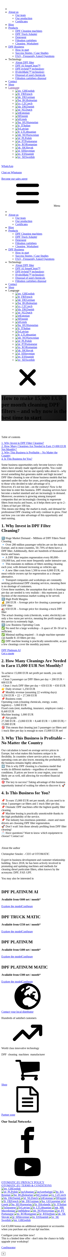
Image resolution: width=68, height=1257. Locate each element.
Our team (20, 15)
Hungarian (26, 1204)
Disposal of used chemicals (30, 75)
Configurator (8, 1247)
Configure (27, 906)
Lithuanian (45, 1207)
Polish (14, 1191)
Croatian (44, 1194)
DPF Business (16, 46)
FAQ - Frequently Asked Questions (34, 56)
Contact (12, 81)
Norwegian (48, 1210)
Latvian (26, 1207)
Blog (11, 24)
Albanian (29, 1191)
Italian (63, 1204)
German (34, 1201)
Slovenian (24, 1216)
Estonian (48, 1198)
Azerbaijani (46, 1191)
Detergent (20, 37)
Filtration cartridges (26, 40)
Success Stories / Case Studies (31, 52)
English (16, 1188)
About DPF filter (24, 62)
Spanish (44, 1216)
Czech (62, 1194)
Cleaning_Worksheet (26, 43)
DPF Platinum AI (11, 652)
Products (13, 27)
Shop (11, 84)
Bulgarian (28, 1194)
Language (13, 87)
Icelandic (46, 1204)
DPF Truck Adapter (26, 34)
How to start (22, 49)
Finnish (62, 1198)
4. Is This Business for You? (16, 458)
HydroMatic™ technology (29, 71)
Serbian (50, 1213)
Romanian (31, 1213)
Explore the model (11, 906)
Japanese (11, 1207)
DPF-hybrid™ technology (29, 68)
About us (13, 12)
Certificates (21, 21)
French (15, 1201)
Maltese (26, 1210)
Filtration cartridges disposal (30, 78)
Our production (23, 18)
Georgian (55, 1201)
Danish (16, 1198)
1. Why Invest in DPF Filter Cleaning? (22, 443)
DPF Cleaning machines (28, 30)
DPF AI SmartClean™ (27, 65)
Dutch (35, 1198)
